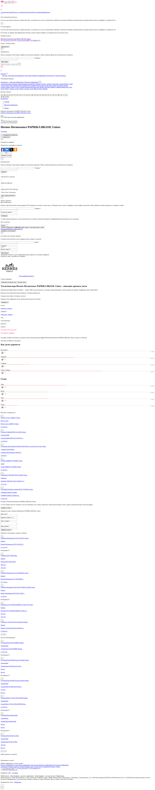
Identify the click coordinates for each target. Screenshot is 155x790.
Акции (26, 12)
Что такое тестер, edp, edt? (9, 330)
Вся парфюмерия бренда (26, 276)
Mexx (40, 89)
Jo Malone (58, 87)
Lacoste (16, 89)
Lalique (21, 89)
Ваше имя (4, 514)
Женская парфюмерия (16, 82)
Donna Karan (40, 85)
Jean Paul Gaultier (49, 87)
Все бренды (4, 98)
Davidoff (24, 85)
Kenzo (2, 89)
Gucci (17, 87)
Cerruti (3, 85)
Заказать (3, 172)
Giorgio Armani (5, 87)
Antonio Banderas (22, 84)
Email (37, 242)
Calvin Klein (55, 84)
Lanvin (31, 89)
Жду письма (4, 253)
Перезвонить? (5, 46)
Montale (45, 89)
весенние (3, 308)
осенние (9, 308)
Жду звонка (4, 62)
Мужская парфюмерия (31, 82)
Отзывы (10, 12)
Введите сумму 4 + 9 (7, 517)
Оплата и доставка (18, 12)
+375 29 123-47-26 (22, 40)
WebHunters (17, 782)
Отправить (4, 216)
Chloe (11, 85)
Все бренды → (5, 82)
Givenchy (13, 87)
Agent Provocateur (6, 84)
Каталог (5, 75)
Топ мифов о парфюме (8, 333)
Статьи (30, 12)
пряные (10, 314)
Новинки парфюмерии (39, 75)
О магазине (4, 12)
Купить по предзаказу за (22, 227)
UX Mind (15, 773)
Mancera (36, 89)
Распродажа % (51, 75)
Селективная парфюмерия (16, 75)
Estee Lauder (52, 85)
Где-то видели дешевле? (8, 195)
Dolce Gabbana (31, 85)
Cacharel (48, 84)
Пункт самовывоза (38, 12)
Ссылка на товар (6, 212)
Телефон (38, 58)
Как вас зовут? (6, 249)
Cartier (71, 84)
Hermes (27, 87)
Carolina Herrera (64, 84)
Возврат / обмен (55, 766)
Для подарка (28, 75)
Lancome (26, 89)
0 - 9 (2, 97)
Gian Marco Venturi (62, 85)
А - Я (7, 97)
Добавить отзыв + (6, 508)
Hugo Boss (33, 87)
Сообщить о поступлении (8, 231)
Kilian (6, 89)
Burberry (38, 84)
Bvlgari (43, 84)
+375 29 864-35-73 (34, 40)
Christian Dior (17, 85)
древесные (4, 314)
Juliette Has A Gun (66, 87)
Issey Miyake (40, 87)
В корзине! (12, 229)
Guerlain (22, 87)
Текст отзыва (5, 521)
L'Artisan (11, 89)
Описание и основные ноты (8, 282)
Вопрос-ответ (29, 766)
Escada (46, 85)
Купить (3, 225)
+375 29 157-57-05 (8, 40)
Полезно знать (22, 282)
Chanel (7, 85)
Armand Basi (32, 84)
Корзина (3, 72)
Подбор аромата (61, 75)
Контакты (47, 12)
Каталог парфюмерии (7, 765)
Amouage (14, 84)
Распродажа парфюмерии (61, 765)
